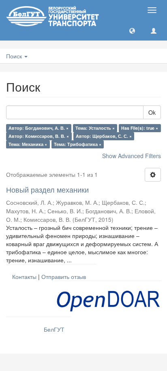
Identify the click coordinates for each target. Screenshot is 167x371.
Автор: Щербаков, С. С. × (104, 136)
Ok (152, 112)
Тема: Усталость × (95, 128)
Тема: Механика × (28, 144)
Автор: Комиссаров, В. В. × (39, 136)
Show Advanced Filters (131, 156)
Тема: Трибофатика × (77, 144)
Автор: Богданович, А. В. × (39, 128)
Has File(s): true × (139, 128)
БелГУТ (54, 329)
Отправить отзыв (63, 276)
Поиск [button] (15, 56)
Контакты (24, 276)
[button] (132, 30)
